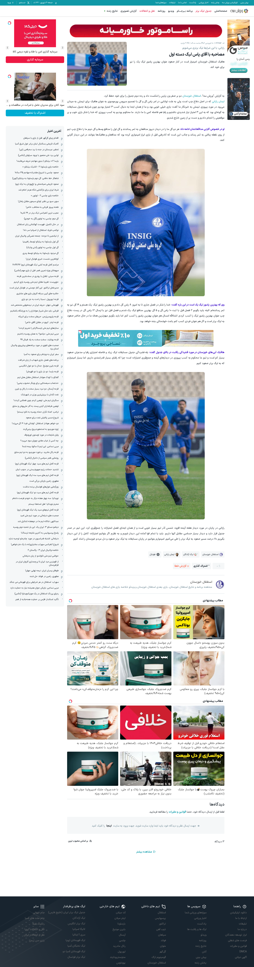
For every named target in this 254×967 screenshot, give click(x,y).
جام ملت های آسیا (35, 918)
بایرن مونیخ (119, 929)
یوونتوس (121, 963)
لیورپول (122, 952)
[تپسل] (80, 332)
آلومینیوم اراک (159, 957)
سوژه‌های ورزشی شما (195, 913)
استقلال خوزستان (191, 96)
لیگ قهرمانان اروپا (75, 940)
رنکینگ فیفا (38, 924)
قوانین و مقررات (177, 812)
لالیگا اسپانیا (79, 929)
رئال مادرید (119, 946)
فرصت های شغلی (237, 940)
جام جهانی (39, 913)
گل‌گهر (163, 952)
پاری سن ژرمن (37, 940)
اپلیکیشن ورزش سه (230, 2)
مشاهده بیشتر (144, 852)
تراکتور (162, 924)
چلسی (122, 940)
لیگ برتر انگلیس (76, 924)
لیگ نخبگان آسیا (76, 946)
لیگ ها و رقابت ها (196, 929)
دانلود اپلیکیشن (238, 913)
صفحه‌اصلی (220, 11)
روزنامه (161, 11)
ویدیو (171, 11)
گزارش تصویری (128, 11)
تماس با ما (182, 2)
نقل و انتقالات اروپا (35, 929)
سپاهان (162, 935)
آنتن (204, 952)
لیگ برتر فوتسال (76, 957)
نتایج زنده (112, 11)
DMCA (243, 952)
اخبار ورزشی (203, 2)
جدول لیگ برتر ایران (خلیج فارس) (66, 912)
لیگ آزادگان (79, 918)
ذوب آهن (161, 929)
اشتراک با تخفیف (35, 113)
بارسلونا (122, 924)
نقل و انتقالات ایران (34, 935)
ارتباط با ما (241, 918)
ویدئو (203, 935)
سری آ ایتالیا (79, 935)
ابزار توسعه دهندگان (236, 935)
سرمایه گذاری (35, 59)
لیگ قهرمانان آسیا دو (74, 951)
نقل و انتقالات (147, 11)
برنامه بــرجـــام (185, 11)
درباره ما (242, 929)
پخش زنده (215, 2)
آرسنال (122, 935)
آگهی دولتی (241, 957)
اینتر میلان (120, 918)
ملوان (163, 946)
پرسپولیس (160, 918)
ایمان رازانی (218, 102)
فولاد (163, 940)
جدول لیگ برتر (204, 11)
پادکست (192, 2)
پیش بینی (244, 2)
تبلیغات (172, 2)
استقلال (162, 913)
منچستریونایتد (118, 957)
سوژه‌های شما (160, 2)
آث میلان (121, 913)
